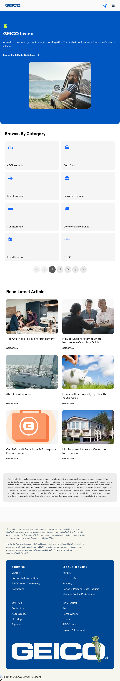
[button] (60, 678)
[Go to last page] (83, 269)
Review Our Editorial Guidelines (19, 55)
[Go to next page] (75, 269)
